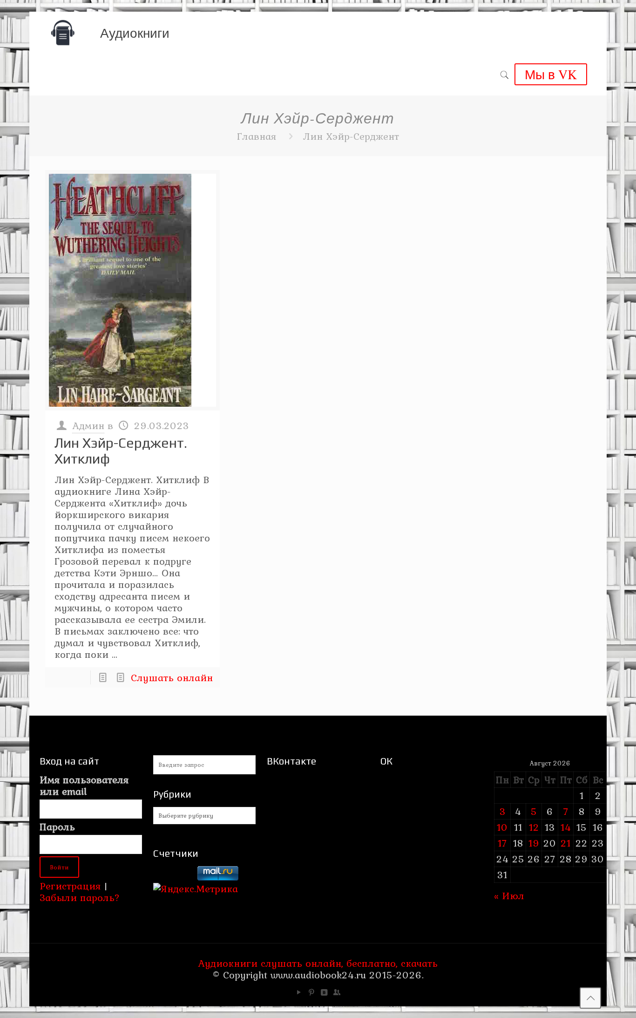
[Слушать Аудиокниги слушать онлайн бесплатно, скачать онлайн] (63, 33)
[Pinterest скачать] (312, 992)
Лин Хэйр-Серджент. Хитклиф (120, 451)
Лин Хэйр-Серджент (351, 136)
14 (566, 827)
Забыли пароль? (80, 897)
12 (534, 827)
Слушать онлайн (172, 677)
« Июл (509, 895)
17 (502, 842)
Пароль (57, 827)
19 (534, 842)
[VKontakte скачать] (324, 992)
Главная (256, 136)
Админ (88, 425)
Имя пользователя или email (84, 785)
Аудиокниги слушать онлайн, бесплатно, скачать (318, 963)
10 (502, 827)
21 (566, 842)
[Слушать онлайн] (132, 290)
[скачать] (173, 876)
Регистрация (70, 885)
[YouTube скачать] (299, 992)
